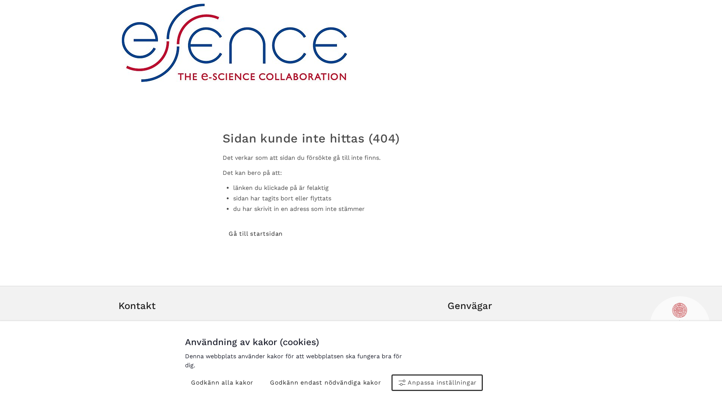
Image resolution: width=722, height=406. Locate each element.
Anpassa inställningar (442, 382)
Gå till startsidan (256, 233)
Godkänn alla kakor (222, 382)
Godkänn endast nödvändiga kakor (325, 382)
